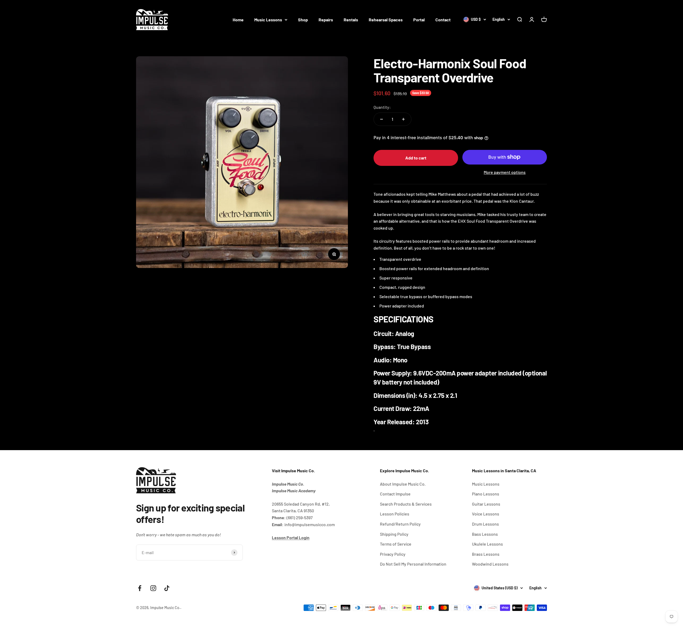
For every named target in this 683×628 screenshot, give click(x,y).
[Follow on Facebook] (139, 588)
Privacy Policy (393, 554)
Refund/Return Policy (400, 523)
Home (238, 19)
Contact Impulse (395, 493)
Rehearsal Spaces (386, 19)
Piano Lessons (485, 493)
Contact (443, 19)
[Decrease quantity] (381, 119)
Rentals (351, 19)
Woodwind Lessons (490, 563)
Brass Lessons (485, 554)
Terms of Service (395, 543)
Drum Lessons (485, 523)
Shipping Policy (394, 534)
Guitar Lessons (486, 503)
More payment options (505, 172)
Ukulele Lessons (487, 543)
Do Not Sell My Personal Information (413, 563)
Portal (419, 19)
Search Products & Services (406, 503)
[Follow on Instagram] (153, 588)
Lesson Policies (394, 513)
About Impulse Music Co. (403, 483)
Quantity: (382, 107)
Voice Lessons (485, 513)
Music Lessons (268, 19)
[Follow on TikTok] (166, 588)
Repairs (326, 19)
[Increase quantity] (403, 119)
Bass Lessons (485, 534)
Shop (303, 19)
